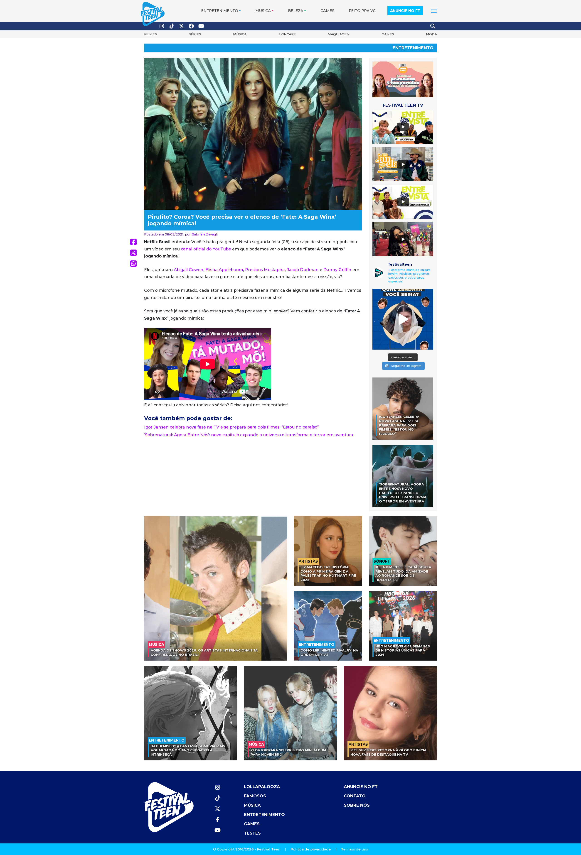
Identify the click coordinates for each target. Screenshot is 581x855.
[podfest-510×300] (402, 79)
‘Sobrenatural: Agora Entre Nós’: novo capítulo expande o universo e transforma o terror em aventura (248, 434)
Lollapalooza (262, 786)
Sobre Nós (357, 805)
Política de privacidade (310, 849)
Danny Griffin (337, 269)
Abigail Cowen (188, 269)
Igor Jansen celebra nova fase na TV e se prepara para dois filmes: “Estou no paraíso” (231, 427)
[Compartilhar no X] (133, 252)
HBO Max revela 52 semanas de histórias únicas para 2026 (402, 650)
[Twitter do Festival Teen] (181, 26)
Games (327, 11)
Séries (195, 34)
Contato (355, 796)
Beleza (295, 11)
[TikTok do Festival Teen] (172, 26)
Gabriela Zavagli (205, 234)
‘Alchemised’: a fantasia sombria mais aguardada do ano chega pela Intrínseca (188, 750)
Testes (252, 833)
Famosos (255, 796)
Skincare (287, 34)
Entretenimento (219, 11)
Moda (431, 34)
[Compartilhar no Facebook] (133, 241)
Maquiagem (339, 34)
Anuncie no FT (405, 11)
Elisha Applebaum (224, 269)
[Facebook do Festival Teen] (191, 26)
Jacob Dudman (303, 269)
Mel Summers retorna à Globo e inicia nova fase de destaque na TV (388, 752)
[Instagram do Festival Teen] (162, 26)
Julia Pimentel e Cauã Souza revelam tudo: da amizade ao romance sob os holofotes (403, 573)
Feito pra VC (362, 11)
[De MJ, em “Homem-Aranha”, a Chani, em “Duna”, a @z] (402, 319)
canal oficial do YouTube (206, 249)
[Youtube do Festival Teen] (201, 26)
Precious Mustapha (265, 269)
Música (263, 11)
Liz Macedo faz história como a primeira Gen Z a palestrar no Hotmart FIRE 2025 (328, 573)
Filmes (150, 34)
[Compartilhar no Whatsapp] (133, 263)
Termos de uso (354, 849)
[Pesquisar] (433, 26)
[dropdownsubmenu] (434, 10)
